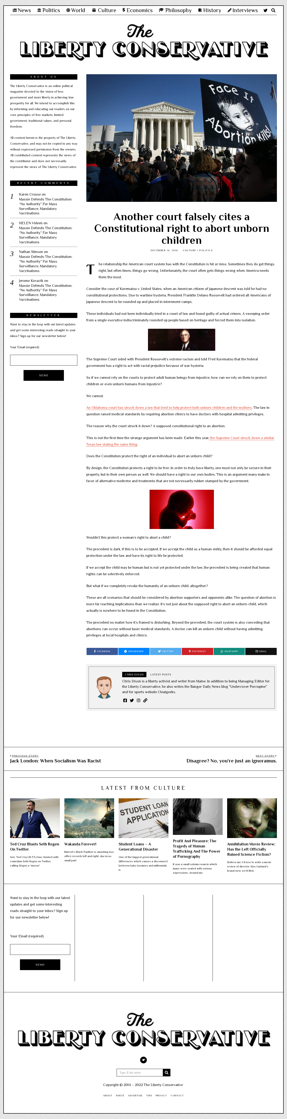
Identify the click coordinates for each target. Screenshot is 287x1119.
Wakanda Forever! (80, 844)
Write (120, 1095)
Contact (177, 1095)
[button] (166, 1072)
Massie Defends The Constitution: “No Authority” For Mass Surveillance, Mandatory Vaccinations (45, 206)
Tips (149, 1095)
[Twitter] (265, 10)
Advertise (135, 1095)
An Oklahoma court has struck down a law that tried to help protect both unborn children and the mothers (169, 408)
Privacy (161, 1095)
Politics (206, 250)
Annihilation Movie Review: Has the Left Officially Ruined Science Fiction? (251, 849)
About (107, 1095)
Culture (189, 250)
